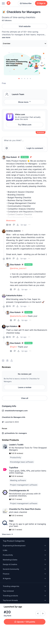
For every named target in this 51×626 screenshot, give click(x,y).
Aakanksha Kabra (14, 295)
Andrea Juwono (13, 231)
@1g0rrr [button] (13, 347)
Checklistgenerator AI (19, 490)
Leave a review (24, 387)
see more (6, 37)
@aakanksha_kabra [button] (18, 316)
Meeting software (18, 480)
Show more (23, 102)
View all (24, 398)
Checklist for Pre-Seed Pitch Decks (25, 509)
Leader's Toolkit (16, 444)
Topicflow (13, 467)
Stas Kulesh (11, 157)
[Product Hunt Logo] (8, 3)
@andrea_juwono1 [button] (18, 268)
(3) (10, 225)
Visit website (24, 26)
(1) (10, 258)
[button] (4, 157)
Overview (6, 43)
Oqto (11, 521)
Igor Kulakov (11, 326)
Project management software (23, 485)
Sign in (42, 3)
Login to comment (35, 148)
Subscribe (26, 3)
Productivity (15, 457)
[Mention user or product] (6, 148)
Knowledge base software (21, 462)
